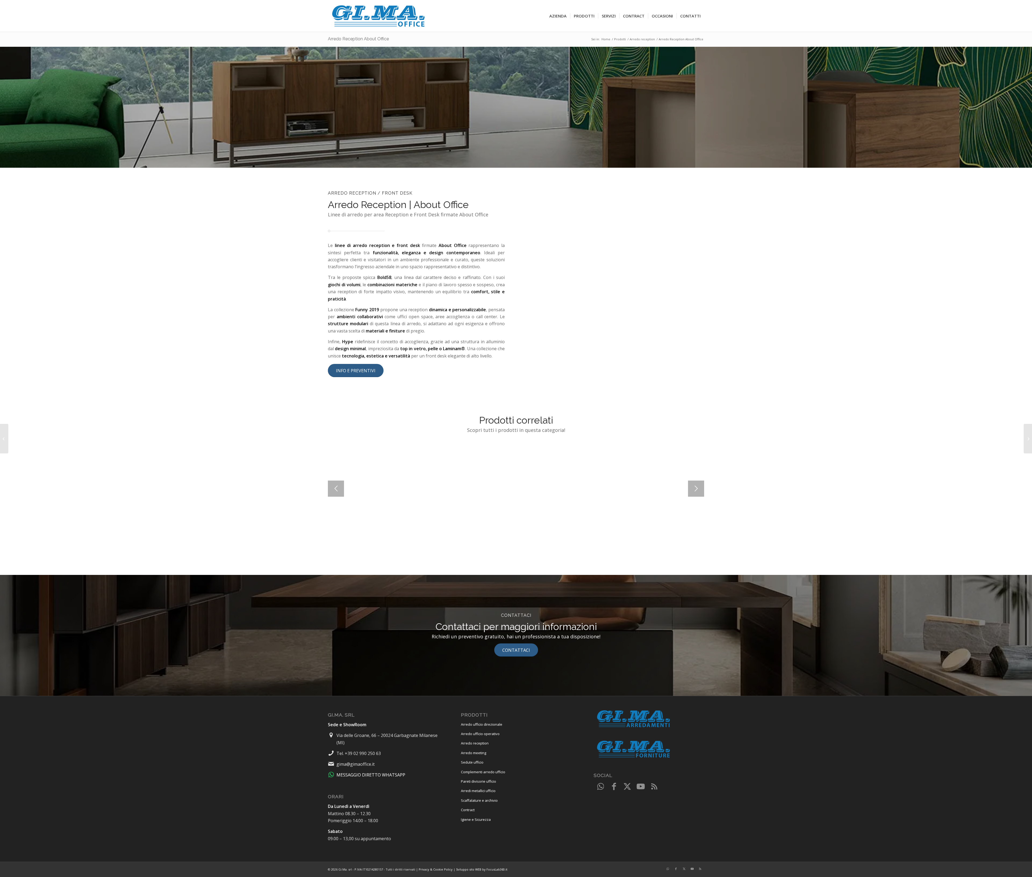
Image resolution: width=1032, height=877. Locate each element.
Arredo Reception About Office (358, 38)
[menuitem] (558, 16)
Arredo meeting (473, 752)
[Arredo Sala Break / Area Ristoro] (4, 438)
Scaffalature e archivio (479, 800)
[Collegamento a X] (627, 786)
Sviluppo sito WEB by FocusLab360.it (481, 869)
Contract (468, 809)
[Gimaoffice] (379, 16)
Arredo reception (475, 743)
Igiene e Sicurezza (476, 819)
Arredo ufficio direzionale (481, 724)
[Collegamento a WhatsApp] (600, 786)
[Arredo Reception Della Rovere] (1028, 438)
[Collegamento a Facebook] (614, 786)
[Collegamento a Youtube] (640, 786)
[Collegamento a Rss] (654, 786)
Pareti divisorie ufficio (478, 781)
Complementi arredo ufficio (483, 771)
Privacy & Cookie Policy (436, 869)
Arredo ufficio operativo (480, 733)
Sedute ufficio (472, 762)
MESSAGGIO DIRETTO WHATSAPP (370, 775)
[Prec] (336, 489)
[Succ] (696, 489)
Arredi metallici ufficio (478, 790)
